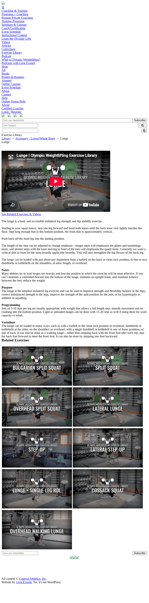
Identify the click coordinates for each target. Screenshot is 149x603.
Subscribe (139, 120)
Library (6, 138)
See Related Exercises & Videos (21, 214)
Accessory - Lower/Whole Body (35, 138)
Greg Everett (24, 582)
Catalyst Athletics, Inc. (33, 578)
